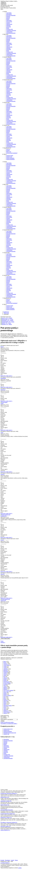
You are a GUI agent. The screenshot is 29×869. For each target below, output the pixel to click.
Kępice (5, 680)
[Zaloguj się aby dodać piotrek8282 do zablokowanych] (5, 382)
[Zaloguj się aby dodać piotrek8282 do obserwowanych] (4, 382)
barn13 (2, 346)
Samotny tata (9, 156)
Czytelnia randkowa (5, 862)
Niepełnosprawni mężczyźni (9, 732)
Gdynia (5, 674)
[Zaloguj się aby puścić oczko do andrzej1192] (3, 604)
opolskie (8, 23)
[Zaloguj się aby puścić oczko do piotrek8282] (3, 382)
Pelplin (4, 693)
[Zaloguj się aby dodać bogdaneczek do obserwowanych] (4, 522)
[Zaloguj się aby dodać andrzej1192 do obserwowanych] (4, 604)
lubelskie (8, 16)
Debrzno (5, 670)
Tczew (4, 708)
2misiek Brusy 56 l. (5, 797)
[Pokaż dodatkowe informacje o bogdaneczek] (1, 522)
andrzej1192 (3, 600)
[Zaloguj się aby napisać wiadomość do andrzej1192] (2, 604)
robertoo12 (3, 389)
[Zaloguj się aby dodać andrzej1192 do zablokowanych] (5, 604)
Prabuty (5, 694)
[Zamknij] (1, 354)
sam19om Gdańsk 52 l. (6, 826)
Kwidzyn (5, 684)
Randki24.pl (6, 311)
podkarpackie (9, 24)
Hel (4, 676)
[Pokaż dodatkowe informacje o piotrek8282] (1, 382)
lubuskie (8, 17)
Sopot (4, 704)
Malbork (5, 687)
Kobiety (8, 150)
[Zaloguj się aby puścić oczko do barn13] (3, 353)
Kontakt (2, 860)
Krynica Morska (7, 682)
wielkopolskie (9, 31)
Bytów (4, 662)
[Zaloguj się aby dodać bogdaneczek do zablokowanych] (5, 522)
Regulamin (7, 860)
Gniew (4, 675)
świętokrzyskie (9, 29)
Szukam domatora (10, 158)
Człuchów (5, 669)
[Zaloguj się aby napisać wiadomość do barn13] (2, 353)
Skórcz (4, 701)
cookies (19, 867)
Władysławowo (6, 711)
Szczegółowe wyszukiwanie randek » (9, 723)
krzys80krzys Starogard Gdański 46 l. (9, 822)
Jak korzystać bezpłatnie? (11, 153)
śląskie (7, 28)
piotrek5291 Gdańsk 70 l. (6, 817)
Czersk (4, 667)
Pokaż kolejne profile (5, 638)
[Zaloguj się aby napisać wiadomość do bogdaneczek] (2, 522)
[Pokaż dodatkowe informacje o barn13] (1, 353)
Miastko (5, 689)
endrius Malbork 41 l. (5, 830)
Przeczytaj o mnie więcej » (6, 375)
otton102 (3, 574)
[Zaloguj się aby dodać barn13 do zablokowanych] (5, 353)
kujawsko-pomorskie (10, 15)
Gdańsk (5, 672)
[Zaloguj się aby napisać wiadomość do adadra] (2, 407)
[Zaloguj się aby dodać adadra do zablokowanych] (5, 407)
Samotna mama (9, 155)
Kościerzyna (6, 681)
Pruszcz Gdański (7, 695)
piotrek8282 (3, 378)
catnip (2, 432)
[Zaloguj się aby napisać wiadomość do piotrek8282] (2, 382)
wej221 (2, 540)
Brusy (4, 661)
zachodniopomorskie (10, 33)
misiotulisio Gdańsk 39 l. (6, 801)
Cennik (12, 860)
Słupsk (4, 703)
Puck (4, 696)
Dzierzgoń (5, 671)
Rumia (4, 699)
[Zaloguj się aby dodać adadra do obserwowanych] (4, 407)
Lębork (5, 686)
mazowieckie (9, 21)
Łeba (4, 685)
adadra (2, 403)
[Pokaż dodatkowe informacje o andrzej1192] (1, 604)
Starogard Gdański (7, 705)
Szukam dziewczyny (8, 729)
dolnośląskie (9, 14)
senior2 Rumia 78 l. (5, 804)
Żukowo (5, 713)
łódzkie (7, 19)
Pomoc (16, 860)
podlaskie (8, 25)
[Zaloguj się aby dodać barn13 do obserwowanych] (4, 353)
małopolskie (9, 20)
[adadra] (4, 402)
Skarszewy (5, 700)
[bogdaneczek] (5, 514)
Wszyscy (8, 149)
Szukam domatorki (10, 159)
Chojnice (5, 663)
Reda (4, 698)
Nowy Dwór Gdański (8, 690)
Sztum (4, 706)
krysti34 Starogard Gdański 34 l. (8, 813)
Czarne (5, 666)
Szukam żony (6, 730)
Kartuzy (5, 679)
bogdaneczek (3, 516)
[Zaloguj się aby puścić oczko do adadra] (3, 407)
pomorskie (8, 26)
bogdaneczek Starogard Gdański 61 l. (9, 793)
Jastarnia (5, 677)
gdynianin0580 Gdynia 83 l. (7, 809)
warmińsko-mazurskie (11, 30)
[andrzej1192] (5, 599)
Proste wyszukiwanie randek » (7, 722)
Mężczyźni (8, 151)
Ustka (4, 709)
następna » (3, 642)
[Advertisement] (14, 774)
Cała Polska (8, 12)
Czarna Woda (6, 665)
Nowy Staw (6, 691)
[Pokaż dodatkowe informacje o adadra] (1, 407)
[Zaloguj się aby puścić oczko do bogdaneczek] (3, 522)
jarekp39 (2, 474)
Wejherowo (6, 710)
